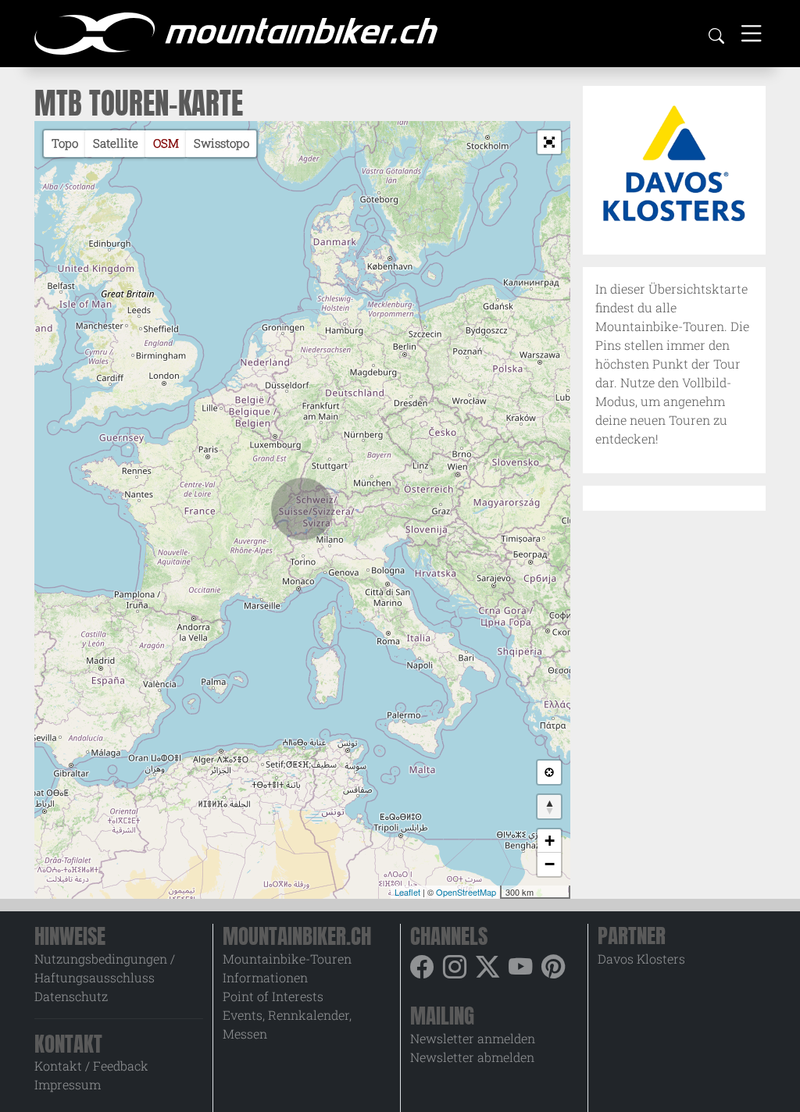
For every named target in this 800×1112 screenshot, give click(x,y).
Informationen (265, 977)
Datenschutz (71, 996)
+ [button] (550, 840)
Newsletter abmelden (472, 1057)
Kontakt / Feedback (91, 1065)
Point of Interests (273, 996)
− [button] (550, 864)
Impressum (67, 1084)
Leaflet (407, 892)
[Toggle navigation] (751, 33)
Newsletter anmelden (472, 1038)
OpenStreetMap (466, 892)
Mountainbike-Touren (287, 958)
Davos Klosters (641, 958)
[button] (549, 142)
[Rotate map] (549, 806)
